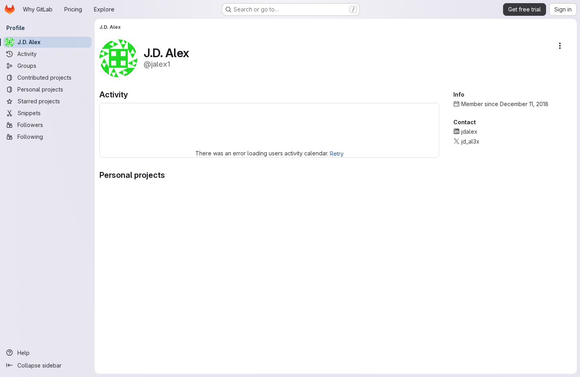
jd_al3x (470, 141)
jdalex (469, 131)
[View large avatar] (118, 57)
